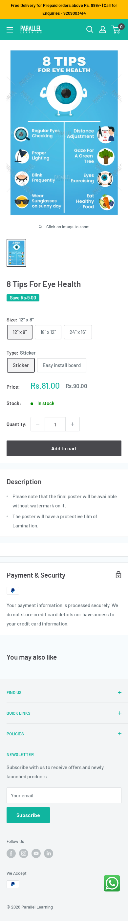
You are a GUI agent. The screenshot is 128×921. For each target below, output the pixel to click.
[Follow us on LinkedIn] (48, 853)
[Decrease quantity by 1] (38, 424)
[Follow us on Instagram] (23, 853)
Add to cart (64, 448)
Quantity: (17, 424)
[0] (116, 29)
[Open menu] (10, 29)
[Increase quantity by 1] (72, 424)
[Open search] (90, 29)
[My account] (102, 29)
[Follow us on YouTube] (36, 853)
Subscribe (28, 815)
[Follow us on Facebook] (11, 853)
